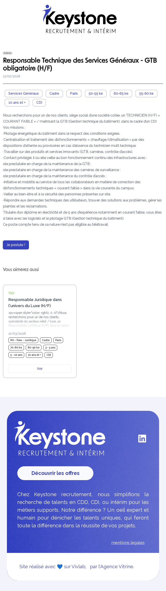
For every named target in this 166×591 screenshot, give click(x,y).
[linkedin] (142, 438)
